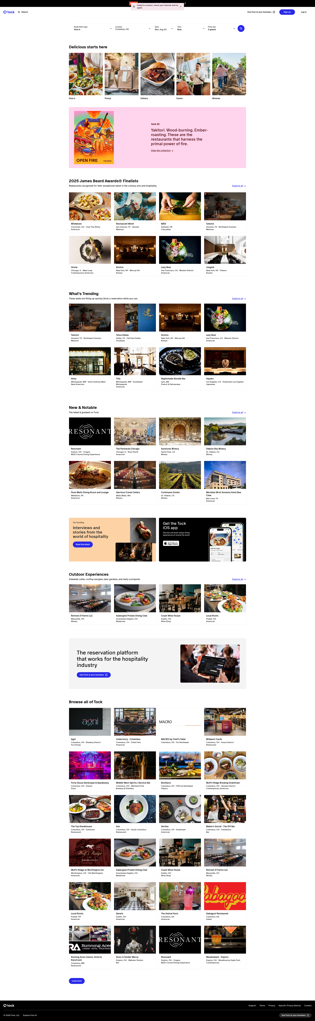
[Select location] (149, 28)
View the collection (161, 150)
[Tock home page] (9, 12)
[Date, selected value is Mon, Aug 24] (172, 28)
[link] (90, 212)
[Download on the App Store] (180, 543)
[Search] (241, 28)
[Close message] (180, 6)
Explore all (237, 185)
